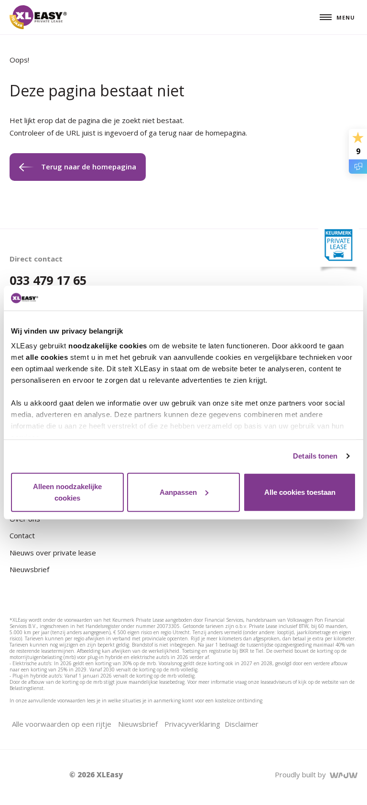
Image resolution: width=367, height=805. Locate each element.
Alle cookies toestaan (299, 492)
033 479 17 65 (48, 280)
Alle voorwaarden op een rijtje (61, 724)
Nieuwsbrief (29, 569)
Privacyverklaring (192, 724)
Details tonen (315, 456)
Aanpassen (178, 492)
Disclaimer (242, 724)
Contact (22, 535)
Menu (345, 17)
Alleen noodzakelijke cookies (67, 492)
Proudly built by (302, 774)
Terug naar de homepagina (88, 166)
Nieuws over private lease (53, 552)
